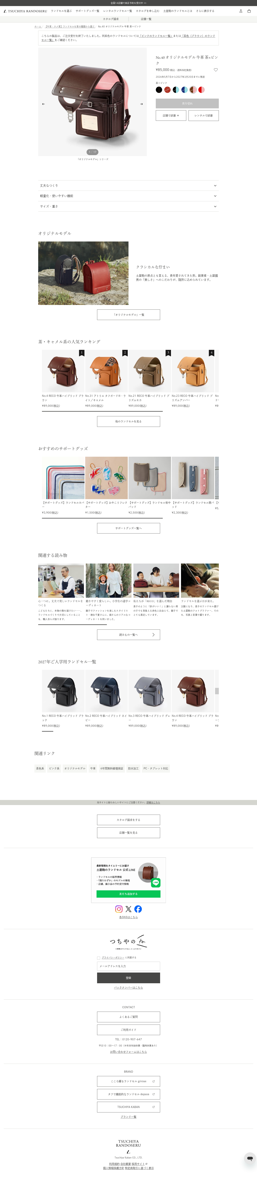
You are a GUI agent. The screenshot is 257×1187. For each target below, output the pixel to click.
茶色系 (40, 768)
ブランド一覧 (128, 1116)
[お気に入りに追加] (216, 70)
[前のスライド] (42, 104)
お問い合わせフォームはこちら (128, 1051)
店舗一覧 (146, 19)
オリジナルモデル (74, 768)
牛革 (93, 768)
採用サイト (138, 1163)
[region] (130, 381)
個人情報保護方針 (113, 1168)
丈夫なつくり (49, 185)
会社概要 (125, 1163)
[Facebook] (138, 909)
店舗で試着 (169, 115)
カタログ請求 (111, 19)
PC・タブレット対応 (156, 768)
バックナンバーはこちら (128, 987)
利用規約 (114, 1163)
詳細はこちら (153, 802)
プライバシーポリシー (113, 958)
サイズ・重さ (49, 206)
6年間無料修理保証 (111, 768)
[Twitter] (128, 909)
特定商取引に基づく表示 (139, 1168)
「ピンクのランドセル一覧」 (156, 36)
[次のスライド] (142, 104)
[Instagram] (119, 909)
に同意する (119, 958)
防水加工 (133, 768)
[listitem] (205, 11)
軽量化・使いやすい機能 (56, 195)
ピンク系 (54, 768)
